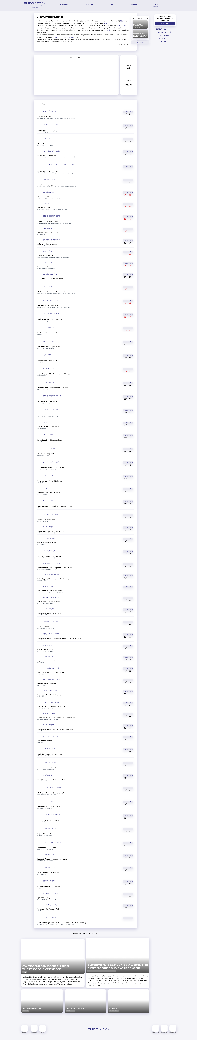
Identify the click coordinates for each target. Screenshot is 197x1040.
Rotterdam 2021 (51, 151)
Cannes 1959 (49, 881)
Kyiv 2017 (47, 203)
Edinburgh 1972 (50, 713)
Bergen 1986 (49, 551)
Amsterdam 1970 (51, 736)
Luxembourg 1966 (52, 787)
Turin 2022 (48, 138)
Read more (165, 23)
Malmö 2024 (49, 111)
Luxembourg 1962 (52, 842)
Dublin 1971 (48, 725)
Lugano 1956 (49, 917)
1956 (121, 21)
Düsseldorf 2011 (51, 274)
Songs (112, 4)
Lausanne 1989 (50, 514)
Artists (133, 4)
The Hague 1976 (51, 668)
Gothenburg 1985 (52, 563)
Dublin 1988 (49, 527)
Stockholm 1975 (51, 679)
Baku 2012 (48, 262)
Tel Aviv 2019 (49, 179)
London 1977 (49, 656)
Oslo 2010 (48, 286)
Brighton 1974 (50, 691)
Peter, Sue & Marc (122, 25)
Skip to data (140, 42)
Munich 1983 (49, 586)
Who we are (162, 38)
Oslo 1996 (48, 435)
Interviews (64, 4)
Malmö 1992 (49, 476)
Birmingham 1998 (51, 409)
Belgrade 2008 (51, 314)
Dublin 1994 (49, 448)
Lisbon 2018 (49, 192)
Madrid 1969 (49, 749)
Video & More (129, 111)
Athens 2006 (49, 341)
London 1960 (49, 867)
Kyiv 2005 (48, 355)
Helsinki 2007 (50, 327)
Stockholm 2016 (51, 216)
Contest (156, 5)
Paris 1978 (47, 645)
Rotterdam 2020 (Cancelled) (58, 165)
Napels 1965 (49, 801)
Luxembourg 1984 (52, 575)
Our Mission (162, 41)
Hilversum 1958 (51, 893)
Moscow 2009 (50, 300)
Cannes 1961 (49, 855)
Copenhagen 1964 (52, 815)
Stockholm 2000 (52, 396)
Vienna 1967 (49, 775)
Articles (89, 4)
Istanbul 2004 (50, 368)
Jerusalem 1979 (51, 634)
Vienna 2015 (49, 228)
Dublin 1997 (48, 422)
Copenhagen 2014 (52, 240)
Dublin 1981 (48, 609)
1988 (55, 37)
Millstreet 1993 (51, 462)
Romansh (107, 30)
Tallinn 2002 (49, 382)
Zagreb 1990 (49, 501)
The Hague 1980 (51, 621)
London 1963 (49, 828)
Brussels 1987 (50, 538)
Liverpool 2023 (51, 125)
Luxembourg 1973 (52, 702)
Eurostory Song (163, 35)
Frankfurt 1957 (50, 905)
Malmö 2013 (49, 251)
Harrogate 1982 (51, 597)
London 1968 (49, 762)
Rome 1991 (48, 488)
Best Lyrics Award (164, 32)
